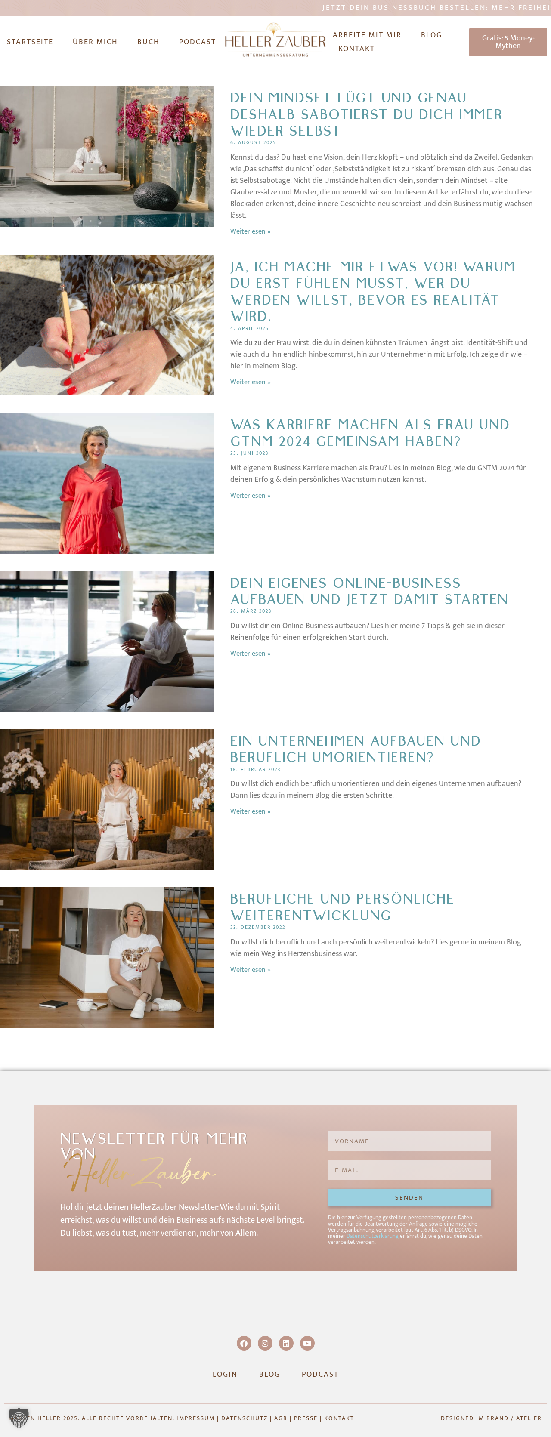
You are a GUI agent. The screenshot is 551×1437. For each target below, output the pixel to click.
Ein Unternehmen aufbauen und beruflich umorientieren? (355, 749)
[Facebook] (244, 1343)
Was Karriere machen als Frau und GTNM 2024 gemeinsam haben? (370, 433)
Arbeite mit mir (367, 35)
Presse (306, 1418)
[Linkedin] (286, 1343)
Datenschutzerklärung (373, 1236)
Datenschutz (244, 1418)
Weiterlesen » (250, 231)
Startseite (30, 42)
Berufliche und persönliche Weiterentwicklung (342, 907)
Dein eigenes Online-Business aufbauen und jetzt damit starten (369, 591)
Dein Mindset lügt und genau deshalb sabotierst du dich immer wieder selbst (366, 114)
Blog (431, 35)
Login (225, 1374)
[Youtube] (307, 1343)
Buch (148, 42)
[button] (19, 1418)
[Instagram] (265, 1343)
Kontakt (356, 49)
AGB (281, 1418)
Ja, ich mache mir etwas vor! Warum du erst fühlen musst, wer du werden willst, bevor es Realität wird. (373, 291)
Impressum (195, 1418)
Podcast (197, 42)
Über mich (95, 42)
